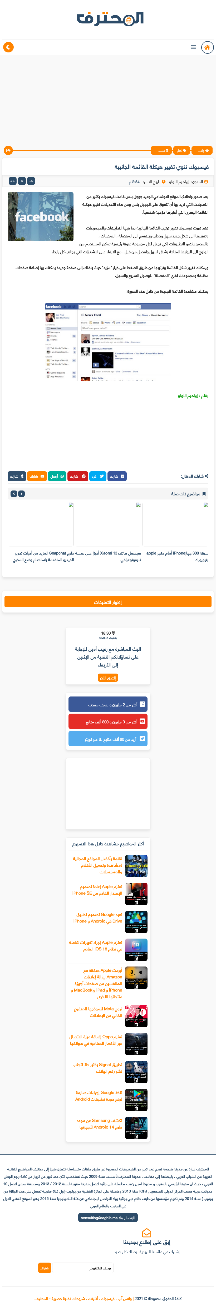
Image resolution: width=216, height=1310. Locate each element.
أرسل (54, 476)
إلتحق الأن (108, 678)
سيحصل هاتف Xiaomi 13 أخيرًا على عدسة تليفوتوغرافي (108, 556)
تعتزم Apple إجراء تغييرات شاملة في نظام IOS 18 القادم (95, 945)
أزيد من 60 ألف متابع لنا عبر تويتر (111, 738)
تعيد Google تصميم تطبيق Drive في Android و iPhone (97, 917)
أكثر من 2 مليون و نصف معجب (113, 704)
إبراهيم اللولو (188, 395)
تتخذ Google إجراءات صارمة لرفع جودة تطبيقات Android (98, 1095)
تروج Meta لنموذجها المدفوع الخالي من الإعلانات (98, 1011)
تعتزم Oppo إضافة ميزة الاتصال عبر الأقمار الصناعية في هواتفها (96, 1039)
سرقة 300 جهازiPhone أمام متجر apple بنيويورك (177, 556)
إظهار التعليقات (108, 602)
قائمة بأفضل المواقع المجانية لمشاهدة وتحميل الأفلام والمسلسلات (97, 864)
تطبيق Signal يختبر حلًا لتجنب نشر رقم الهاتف (97, 1067)
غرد (94, 476)
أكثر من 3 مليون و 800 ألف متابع (111, 721)
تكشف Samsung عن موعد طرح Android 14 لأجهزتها (99, 1123)
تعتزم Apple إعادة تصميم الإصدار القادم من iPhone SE (97, 889)
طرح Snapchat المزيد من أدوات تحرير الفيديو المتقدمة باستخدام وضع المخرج (43, 556)
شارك (114, 476)
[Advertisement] (108, 96)
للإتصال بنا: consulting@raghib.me (108, 1217)
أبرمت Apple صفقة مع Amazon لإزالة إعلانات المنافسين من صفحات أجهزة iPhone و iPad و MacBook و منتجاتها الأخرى (96, 983)
